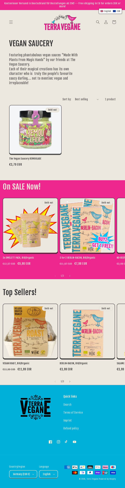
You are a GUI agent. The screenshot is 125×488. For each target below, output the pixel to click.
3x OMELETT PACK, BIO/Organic (18, 257)
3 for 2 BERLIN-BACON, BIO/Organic (77, 257)
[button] (11, 22)
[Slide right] (69, 275)
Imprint (67, 420)
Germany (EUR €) (21, 474)
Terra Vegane (92, 479)
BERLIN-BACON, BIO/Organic (74, 363)
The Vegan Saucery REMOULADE (25, 158)
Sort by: (66, 99)
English (46, 474)
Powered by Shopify (107, 479)
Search (67, 404)
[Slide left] (55, 275)
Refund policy (71, 428)
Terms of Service (73, 412)
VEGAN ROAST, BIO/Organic (16, 363)
